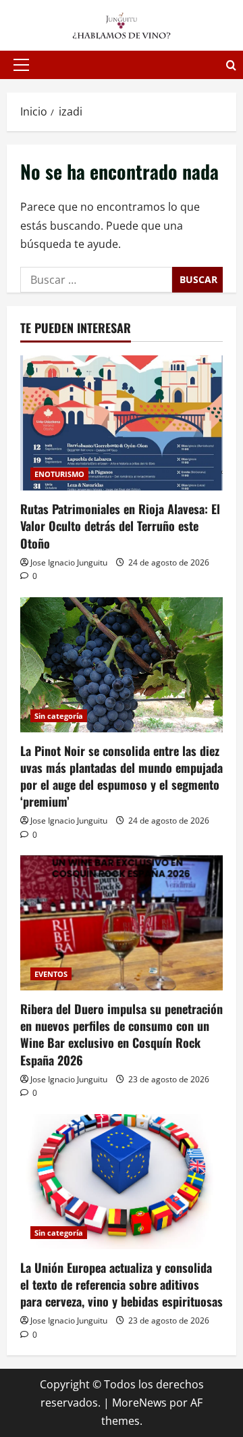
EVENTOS (51, 974)
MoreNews (139, 1402)
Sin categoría (58, 716)
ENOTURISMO (59, 474)
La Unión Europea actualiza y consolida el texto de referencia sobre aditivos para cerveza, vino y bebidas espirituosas (121, 1284)
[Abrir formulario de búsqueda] (231, 65)
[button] (21, 65)
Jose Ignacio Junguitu (68, 562)
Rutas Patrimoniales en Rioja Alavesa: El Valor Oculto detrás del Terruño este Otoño (120, 525)
